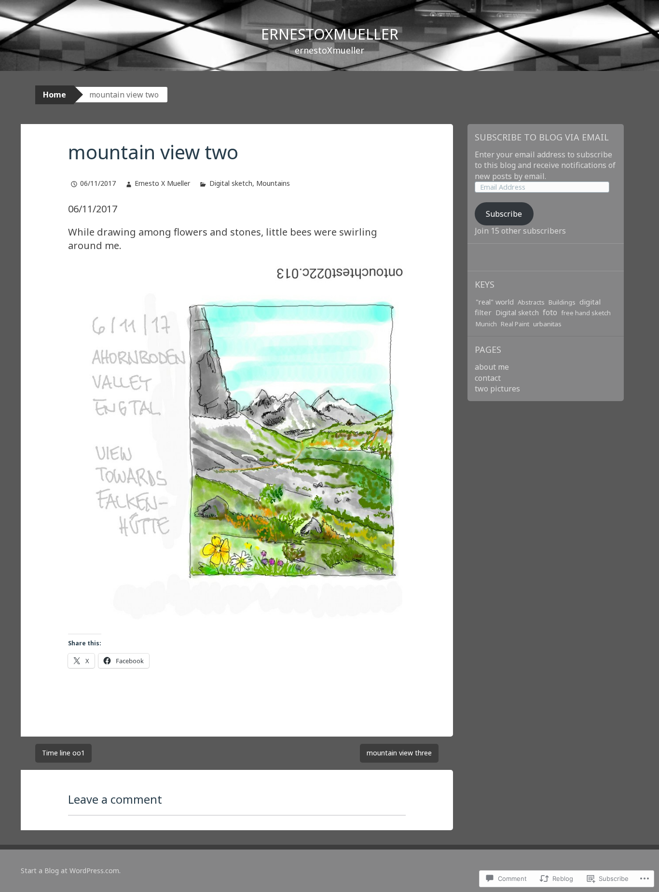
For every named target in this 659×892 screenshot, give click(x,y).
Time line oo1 (63, 752)
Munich (486, 324)
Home (54, 94)
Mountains (273, 183)
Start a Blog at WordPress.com (70, 870)
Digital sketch (230, 183)
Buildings (562, 302)
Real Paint (515, 324)
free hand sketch (586, 312)
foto (550, 312)
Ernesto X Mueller (162, 183)
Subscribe (504, 214)
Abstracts (531, 302)
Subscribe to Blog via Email (542, 137)
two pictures (497, 388)
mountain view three (399, 752)
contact (488, 378)
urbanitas (547, 324)
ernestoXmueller (329, 34)
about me (492, 367)
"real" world (495, 302)
